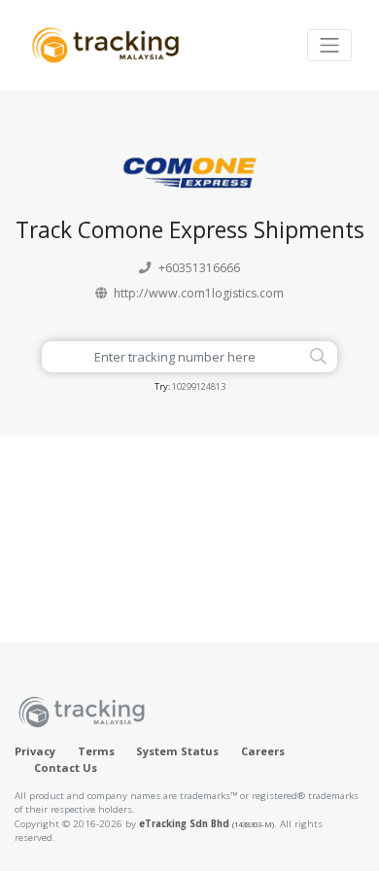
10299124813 (198, 386)
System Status (177, 751)
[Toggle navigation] (329, 45)
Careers (263, 751)
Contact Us (65, 767)
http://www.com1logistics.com (199, 293)
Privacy (35, 751)
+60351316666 (199, 268)
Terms (96, 751)
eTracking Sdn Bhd (206, 824)
